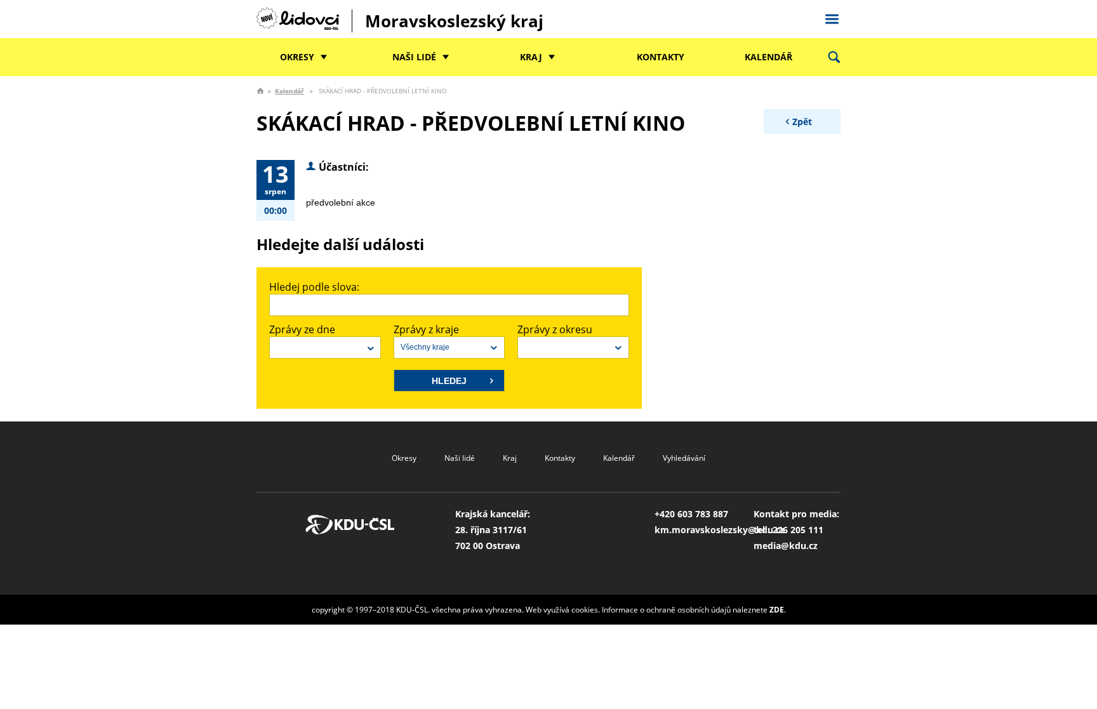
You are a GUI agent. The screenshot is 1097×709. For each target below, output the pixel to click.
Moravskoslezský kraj (454, 21)
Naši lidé (414, 57)
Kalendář (768, 57)
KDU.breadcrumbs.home (260, 91)
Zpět (802, 122)
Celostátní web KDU (831, 17)
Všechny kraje (425, 347)
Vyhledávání (684, 458)
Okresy (297, 57)
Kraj (531, 57)
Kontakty (660, 57)
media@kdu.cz (786, 546)
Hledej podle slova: (314, 287)
